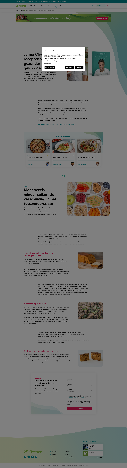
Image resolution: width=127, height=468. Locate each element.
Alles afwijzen (69, 67)
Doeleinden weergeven (49, 67)
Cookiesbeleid (59, 56)
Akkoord (79, 67)
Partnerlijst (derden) (47, 63)
